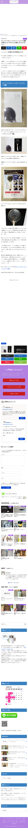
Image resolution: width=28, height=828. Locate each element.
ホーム (5, 818)
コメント (3, 454)
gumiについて (19, 818)
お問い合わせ (14, 823)
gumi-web (13, 826)
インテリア (4, 820)
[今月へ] (19, 687)
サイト (2, 478)
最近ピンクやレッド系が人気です (17, 758)
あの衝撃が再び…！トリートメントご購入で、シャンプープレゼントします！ (17, 765)
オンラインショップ (11, 818)
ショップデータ (11, 820)
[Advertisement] (14, 19)
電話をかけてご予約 (14, 380)
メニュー (16, 820)
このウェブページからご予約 (14, 387)
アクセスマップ (23, 820)
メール (3, 472)
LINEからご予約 (14, 393)
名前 (2, 467)
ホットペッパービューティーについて (17, 740)
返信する (22, 418)
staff (24, 818)
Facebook (17, 582)
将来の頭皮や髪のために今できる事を (17, 752)
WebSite (11, 582)
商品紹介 (4, 343)
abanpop (8, 422)
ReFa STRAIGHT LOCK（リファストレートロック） (17, 747)
